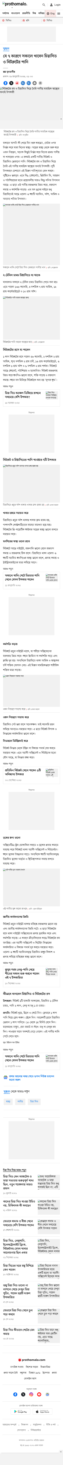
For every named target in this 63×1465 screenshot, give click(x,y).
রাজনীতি (26, 13)
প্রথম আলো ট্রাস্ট (11, 1373)
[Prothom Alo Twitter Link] (25, 1395)
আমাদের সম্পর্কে (9, 1424)
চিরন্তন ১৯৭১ (34, 1373)
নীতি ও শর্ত (51, 1424)
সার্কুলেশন (37, 1424)
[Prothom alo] (15, 5)
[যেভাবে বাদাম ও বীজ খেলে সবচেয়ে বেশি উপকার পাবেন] (49, 1227)
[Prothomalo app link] (20, 1412)
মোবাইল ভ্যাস (30, 1378)
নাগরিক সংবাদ (16, 1367)
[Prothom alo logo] (31, 1361)
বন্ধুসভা (23, 1373)
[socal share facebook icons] (6, 85)
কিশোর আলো (32, 1367)
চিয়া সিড (34, 1101)
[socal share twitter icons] (12, 85)
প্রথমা (54, 1373)
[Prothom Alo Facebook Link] (17, 1395)
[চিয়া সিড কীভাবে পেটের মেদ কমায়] (49, 1335)
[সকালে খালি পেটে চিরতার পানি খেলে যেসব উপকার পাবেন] (52, 578)
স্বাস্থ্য (8, 1101)
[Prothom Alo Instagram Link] (33, 1395)
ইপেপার (46, 1373)
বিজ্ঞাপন (24, 1424)
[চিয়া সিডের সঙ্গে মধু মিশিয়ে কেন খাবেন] (49, 1271)
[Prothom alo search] (44, 5)
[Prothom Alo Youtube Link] (41, 1395)
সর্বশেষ (5, 13)
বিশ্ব (34, 13)
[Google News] (47, 1395)
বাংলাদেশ (15, 13)
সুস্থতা (6, 48)
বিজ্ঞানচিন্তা (45, 1367)
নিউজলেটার (36, 1430)
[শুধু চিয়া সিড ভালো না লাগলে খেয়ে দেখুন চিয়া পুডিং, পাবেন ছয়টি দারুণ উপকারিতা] (49, 1294)
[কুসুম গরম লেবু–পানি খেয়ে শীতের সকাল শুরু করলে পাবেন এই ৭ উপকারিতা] (52, 972)
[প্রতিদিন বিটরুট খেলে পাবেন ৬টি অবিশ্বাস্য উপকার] (52, 773)
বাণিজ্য (41, 13)
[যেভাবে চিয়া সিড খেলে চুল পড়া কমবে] (49, 1316)
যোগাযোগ (21, 1430)
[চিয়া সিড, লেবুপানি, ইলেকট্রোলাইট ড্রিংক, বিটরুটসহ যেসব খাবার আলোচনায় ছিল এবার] (49, 1249)
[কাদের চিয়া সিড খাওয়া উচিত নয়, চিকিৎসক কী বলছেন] (49, 1207)
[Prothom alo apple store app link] (42, 1412)
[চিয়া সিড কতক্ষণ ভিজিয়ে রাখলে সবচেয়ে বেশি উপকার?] (52, 395)
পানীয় (20, 1101)
